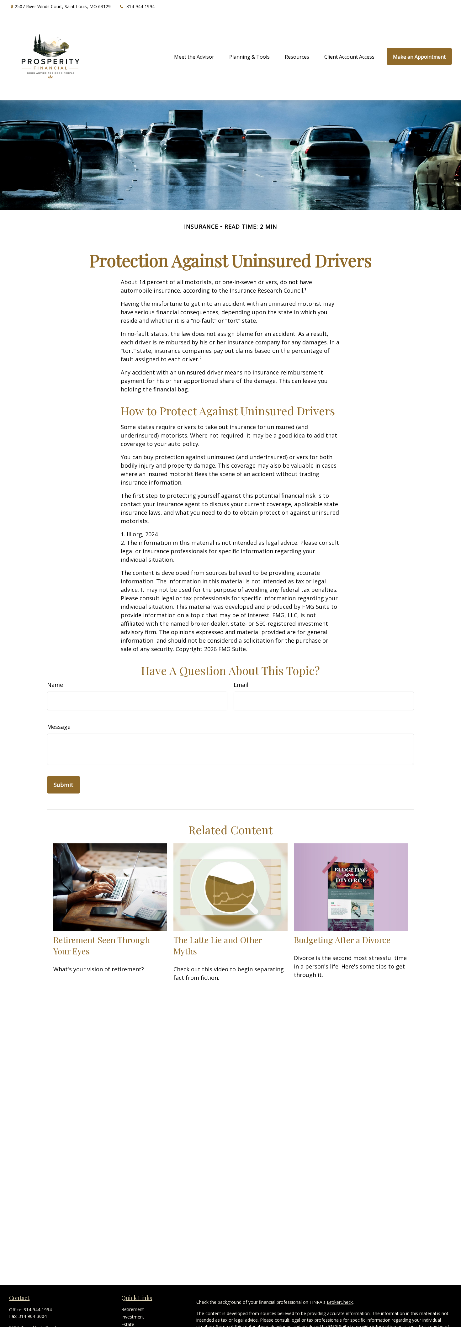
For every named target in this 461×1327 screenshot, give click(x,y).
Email (241, 684)
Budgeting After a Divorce (342, 939)
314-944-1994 (140, 6)
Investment (132, 1317)
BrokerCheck (340, 1302)
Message (59, 726)
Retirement (132, 1309)
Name (55, 684)
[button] (194, 56)
